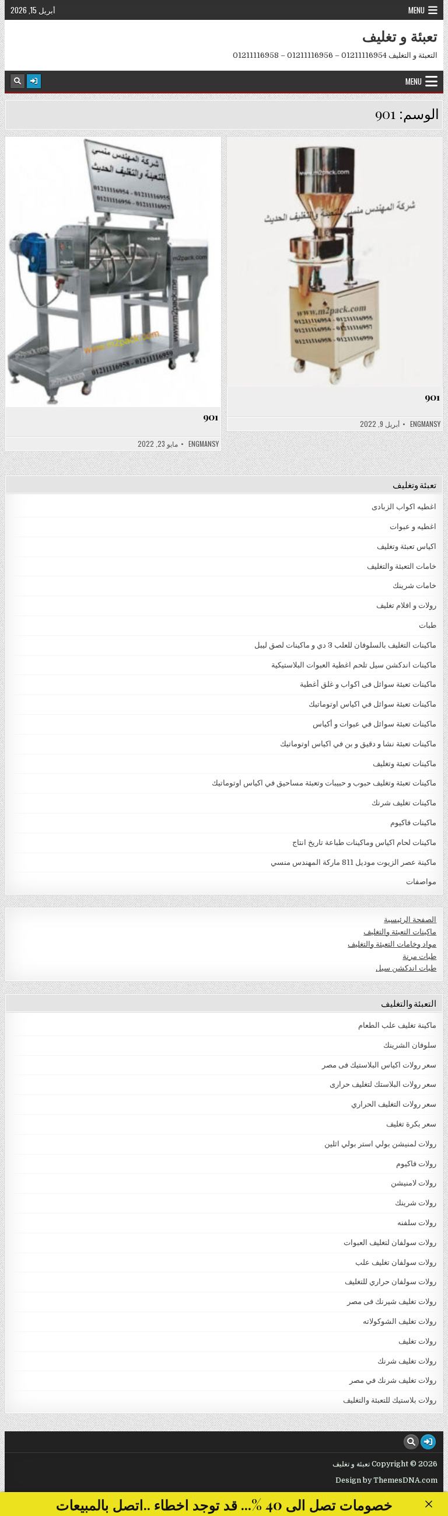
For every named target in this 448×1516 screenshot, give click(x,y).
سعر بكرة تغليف (411, 1123)
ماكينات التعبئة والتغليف (399, 931)
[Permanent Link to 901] (113, 272)
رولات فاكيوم (416, 1163)
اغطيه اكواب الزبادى (404, 506)
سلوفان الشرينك (409, 1045)
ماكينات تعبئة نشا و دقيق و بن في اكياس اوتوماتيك (358, 743)
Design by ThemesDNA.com (386, 1480)
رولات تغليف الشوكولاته (399, 1321)
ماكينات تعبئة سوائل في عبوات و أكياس (374, 723)
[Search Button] (17, 81)
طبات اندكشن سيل (406, 968)
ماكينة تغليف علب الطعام (397, 1025)
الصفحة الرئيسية (410, 919)
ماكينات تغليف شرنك (404, 802)
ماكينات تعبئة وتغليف (404, 763)
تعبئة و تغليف (400, 35)
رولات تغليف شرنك (406, 1361)
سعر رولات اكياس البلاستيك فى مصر (379, 1064)
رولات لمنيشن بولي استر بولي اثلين (380, 1143)
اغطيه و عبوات (413, 526)
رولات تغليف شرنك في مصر (392, 1380)
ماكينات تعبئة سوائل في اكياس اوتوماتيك (372, 704)
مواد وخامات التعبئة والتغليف (392, 944)
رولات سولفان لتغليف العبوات (390, 1242)
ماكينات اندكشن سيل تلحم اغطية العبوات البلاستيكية (353, 664)
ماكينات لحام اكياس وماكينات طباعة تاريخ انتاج (364, 842)
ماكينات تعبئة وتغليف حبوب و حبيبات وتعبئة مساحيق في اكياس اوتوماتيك (324, 782)
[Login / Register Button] (34, 81)
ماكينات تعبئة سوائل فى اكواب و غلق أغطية (368, 684)
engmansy (203, 443)
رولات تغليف (417, 1341)
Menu (416, 10)
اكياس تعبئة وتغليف (406, 546)
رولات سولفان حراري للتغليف (390, 1281)
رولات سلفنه (416, 1222)
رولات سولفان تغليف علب (395, 1262)
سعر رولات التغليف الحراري (393, 1104)
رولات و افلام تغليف (406, 605)
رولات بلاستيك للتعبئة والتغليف (389, 1400)
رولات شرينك (415, 1202)
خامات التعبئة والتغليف (401, 566)
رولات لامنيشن (413, 1182)
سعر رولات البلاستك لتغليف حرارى (383, 1084)
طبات (427, 625)
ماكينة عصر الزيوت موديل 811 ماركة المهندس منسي (353, 862)
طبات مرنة (419, 956)
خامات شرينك (414, 585)
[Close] (428, 1504)
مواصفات (107, 165)
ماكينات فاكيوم (413, 822)
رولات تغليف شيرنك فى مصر (391, 1301)
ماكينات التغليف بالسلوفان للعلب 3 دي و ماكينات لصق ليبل (345, 645)
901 (210, 416)
